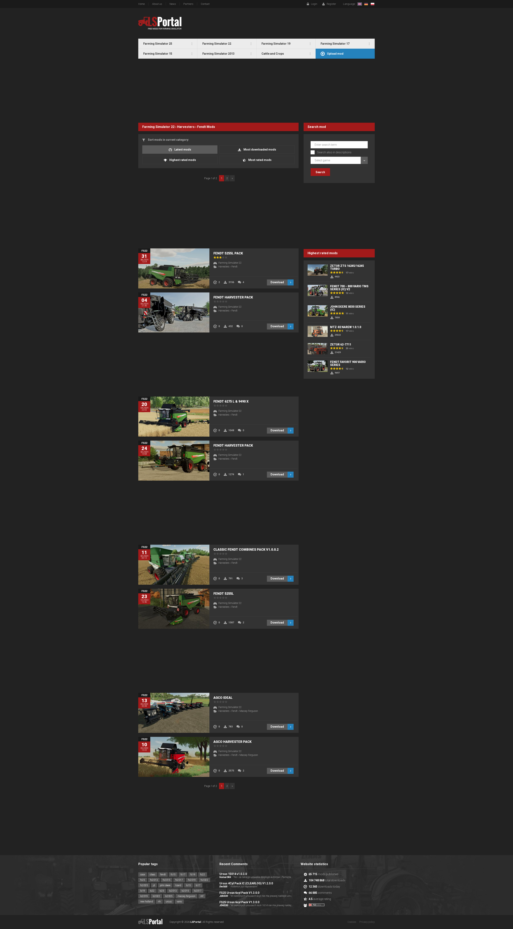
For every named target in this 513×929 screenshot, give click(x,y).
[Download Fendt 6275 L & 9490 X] (173, 417)
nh (159, 901)
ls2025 (169, 896)
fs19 (192, 874)
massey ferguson (186, 896)
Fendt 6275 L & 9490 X (230, 401)
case (142, 874)
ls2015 (185, 890)
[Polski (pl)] (372, 4)
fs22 (202, 874)
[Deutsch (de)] (366, 4)
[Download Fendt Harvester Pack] (173, 312)
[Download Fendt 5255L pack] (173, 268)
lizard (178, 885)
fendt (163, 874)
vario (179, 901)
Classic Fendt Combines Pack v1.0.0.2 (246, 549)
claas (152, 874)
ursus (169, 901)
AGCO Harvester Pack (232, 742)
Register (331, 3)
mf (201, 896)
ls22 (152, 890)
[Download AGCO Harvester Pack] (173, 757)
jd (154, 885)
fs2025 (144, 885)
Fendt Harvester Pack (233, 297)
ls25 (162, 890)
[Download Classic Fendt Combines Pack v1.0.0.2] (173, 565)
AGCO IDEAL (222, 698)
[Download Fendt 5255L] (173, 609)
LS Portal (160, 23)
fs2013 (154, 880)
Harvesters (186, 127)
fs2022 (204, 880)
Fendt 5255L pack (228, 253)
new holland (146, 901)
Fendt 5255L (223, 594)
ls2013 (173, 890)
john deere (165, 885)
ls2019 (144, 896)
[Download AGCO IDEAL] (173, 713)
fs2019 (192, 880)
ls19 (142, 890)
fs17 (183, 874)
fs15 (173, 874)
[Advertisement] (256, 91)
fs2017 (179, 880)
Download (277, 282)
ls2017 (197, 890)
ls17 (198, 885)
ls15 (188, 885)
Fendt (201, 127)
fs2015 (166, 880)
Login (314, 3)
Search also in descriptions (334, 152)
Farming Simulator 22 (158, 127)
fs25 (142, 880)
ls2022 (156, 896)
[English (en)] (359, 4)
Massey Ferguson (248, 711)
